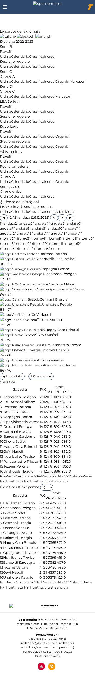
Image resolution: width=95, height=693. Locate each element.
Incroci (49, 56)
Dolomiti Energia (55, 350)
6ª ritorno (83, 239)
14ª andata (53, 233)
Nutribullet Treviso (59, 259)
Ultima (5, 56)
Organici (62, 81)
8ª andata (35, 228)
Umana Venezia (51, 360)
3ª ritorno (35, 239)
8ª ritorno (19, 244)
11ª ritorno (69, 244)
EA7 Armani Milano (59, 284)
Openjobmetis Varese (66, 289)
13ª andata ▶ (41, 376)
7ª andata (19, 228)
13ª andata (36, 233)
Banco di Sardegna (60, 365)
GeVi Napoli (41, 315)
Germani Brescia (53, 299)
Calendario (20, 56)
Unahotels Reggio (57, 304)
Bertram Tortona (53, 254)
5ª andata (70, 223)
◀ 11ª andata (12, 376)
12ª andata (20, 233)
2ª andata (23, 223)
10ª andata (67, 228)
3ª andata (38, 223)
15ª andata (70, 233)
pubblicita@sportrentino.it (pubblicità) (47, 647)
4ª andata (54, 223)
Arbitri (60, 212)
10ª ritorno (52, 244)
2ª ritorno (19, 239)
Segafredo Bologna (60, 274)
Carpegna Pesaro (55, 269)
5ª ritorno (67, 239)
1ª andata (7, 223)
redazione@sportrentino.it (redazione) (47, 643)
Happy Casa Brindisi (62, 330)
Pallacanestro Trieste (64, 345)
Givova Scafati (46, 335)
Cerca (70, 212)
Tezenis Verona (49, 320)
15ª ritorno (54, 249)
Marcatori (78, 81)
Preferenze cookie (47, 656)
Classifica (36, 56)
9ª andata (51, 228)
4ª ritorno (51, 239)
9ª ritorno (35, 244)
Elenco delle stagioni (21, 202)
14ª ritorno (37, 249)
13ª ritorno (20, 249)
